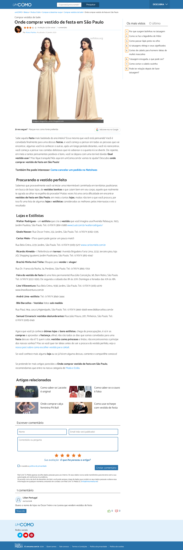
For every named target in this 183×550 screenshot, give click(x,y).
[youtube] (25, 535)
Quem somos (51, 547)
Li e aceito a (33, 466)
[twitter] (20, 535)
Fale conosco (64, 547)
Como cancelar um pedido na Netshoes (74, 170)
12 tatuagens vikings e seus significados (147, 46)
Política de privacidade (98, 547)
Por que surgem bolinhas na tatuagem (147, 31)
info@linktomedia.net (89, 481)
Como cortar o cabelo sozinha (143, 64)
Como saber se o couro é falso (107, 390)
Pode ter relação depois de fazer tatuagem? (144, 71)
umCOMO (18, 12)
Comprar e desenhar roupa (52, 12)
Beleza (26, 12)
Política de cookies (117, 547)
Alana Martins (31, 32)
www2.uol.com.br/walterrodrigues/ (85, 225)
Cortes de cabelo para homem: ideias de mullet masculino (148, 52)
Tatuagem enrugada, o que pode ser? (146, 59)
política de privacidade (37, 466)
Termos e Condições (79, 547)
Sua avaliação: (51, 460)
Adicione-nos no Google (108, 129)
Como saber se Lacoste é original (53, 390)
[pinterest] (31, 535)
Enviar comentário (106, 468)
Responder (20, 511)
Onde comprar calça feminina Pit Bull (51, 406)
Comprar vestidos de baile (73, 12)
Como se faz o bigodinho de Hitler (145, 36)
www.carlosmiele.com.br (93, 245)
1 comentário (62, 28)
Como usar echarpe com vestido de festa (106, 406)
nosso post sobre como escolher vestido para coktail (42, 347)
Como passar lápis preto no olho (144, 41)
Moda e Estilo (35, 12)
